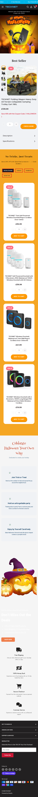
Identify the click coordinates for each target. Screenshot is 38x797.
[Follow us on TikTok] (20, 769)
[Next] (34, 79)
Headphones (29, 170)
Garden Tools (7, 175)
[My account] (31, 7)
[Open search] (28, 7)
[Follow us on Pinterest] (13, 769)
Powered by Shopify (7, 793)
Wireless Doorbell (8, 170)
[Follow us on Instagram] (9, 769)
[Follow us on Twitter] (6, 769)
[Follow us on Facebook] (3, 769)
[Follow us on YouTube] (16, 769)
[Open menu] (3, 7)
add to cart (19, 236)
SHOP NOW (8, 639)
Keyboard (19, 170)
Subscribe (7, 755)
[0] (35, 7)
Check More (29, 126)
